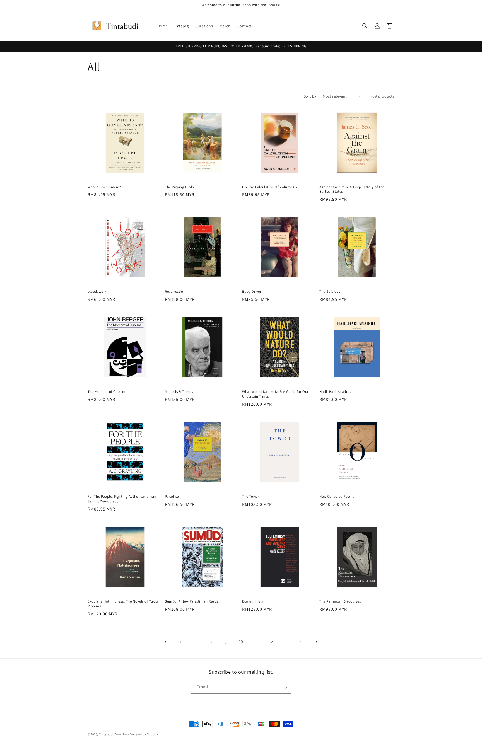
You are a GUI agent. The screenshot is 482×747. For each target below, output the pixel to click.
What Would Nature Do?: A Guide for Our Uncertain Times (275, 394)
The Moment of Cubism (107, 392)
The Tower (250, 496)
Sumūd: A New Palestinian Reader (192, 601)
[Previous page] (166, 642)
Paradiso (172, 496)
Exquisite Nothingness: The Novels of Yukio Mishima (123, 603)
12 (271, 641)
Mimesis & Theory (179, 392)
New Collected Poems (336, 496)
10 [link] (241, 642)
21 (301, 641)
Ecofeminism (253, 601)
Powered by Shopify (143, 734)
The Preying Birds (179, 187)
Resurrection (175, 291)
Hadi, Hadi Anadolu (335, 392)
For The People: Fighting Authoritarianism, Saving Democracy (122, 499)
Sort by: (310, 96)
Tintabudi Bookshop (114, 734)
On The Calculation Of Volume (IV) (270, 187)
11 (256, 641)
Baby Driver (251, 291)
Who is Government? (104, 187)
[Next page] (316, 642)
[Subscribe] (285, 687)
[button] (365, 26)
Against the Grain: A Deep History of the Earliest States (351, 189)
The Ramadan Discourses (340, 601)
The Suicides (329, 291)
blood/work (97, 291)
